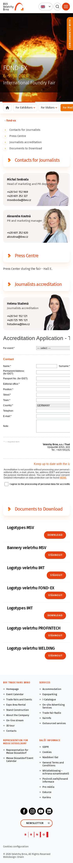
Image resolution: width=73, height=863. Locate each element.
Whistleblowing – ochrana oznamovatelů (55, 772)
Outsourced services (54, 723)
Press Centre (17, 136)
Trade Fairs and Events (19, 699)
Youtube (40, 811)
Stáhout (56, 575)
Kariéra (46, 797)
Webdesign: (10, 856)
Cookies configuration (16, 846)
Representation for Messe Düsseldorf (17, 751)
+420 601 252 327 (17, 196)
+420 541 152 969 (17, 192)
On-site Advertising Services (53, 706)
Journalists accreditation (25, 142)
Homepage (12, 689)
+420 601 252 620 (17, 232)
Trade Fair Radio (51, 712)
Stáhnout (55, 555)
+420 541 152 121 (17, 316)
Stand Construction (17, 709)
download (54, 615)
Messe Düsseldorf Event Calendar (19, 759)
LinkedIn (49, 811)
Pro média (48, 786)
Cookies (47, 752)
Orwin (20, 856)
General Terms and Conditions (53, 764)
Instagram (32, 811)
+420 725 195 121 (17, 320)
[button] (46, 6)
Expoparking (49, 694)
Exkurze (46, 792)
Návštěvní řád (50, 757)
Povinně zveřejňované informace (55, 780)
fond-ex (11, 120)
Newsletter (35, 823)
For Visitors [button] (47, 107)
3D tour (10, 725)
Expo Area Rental (16, 704)
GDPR (45, 746)
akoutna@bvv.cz (17, 236)
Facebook (23, 811)
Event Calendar (15, 694)
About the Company (17, 715)
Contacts (11, 730)
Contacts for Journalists (24, 130)
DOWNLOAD (54, 534)
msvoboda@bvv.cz (19, 200)
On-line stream (15, 720)
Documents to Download (25, 148)
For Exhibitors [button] (24, 107)
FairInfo (46, 718)
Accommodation (51, 689)
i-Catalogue (49, 699)
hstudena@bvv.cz (18, 324)
